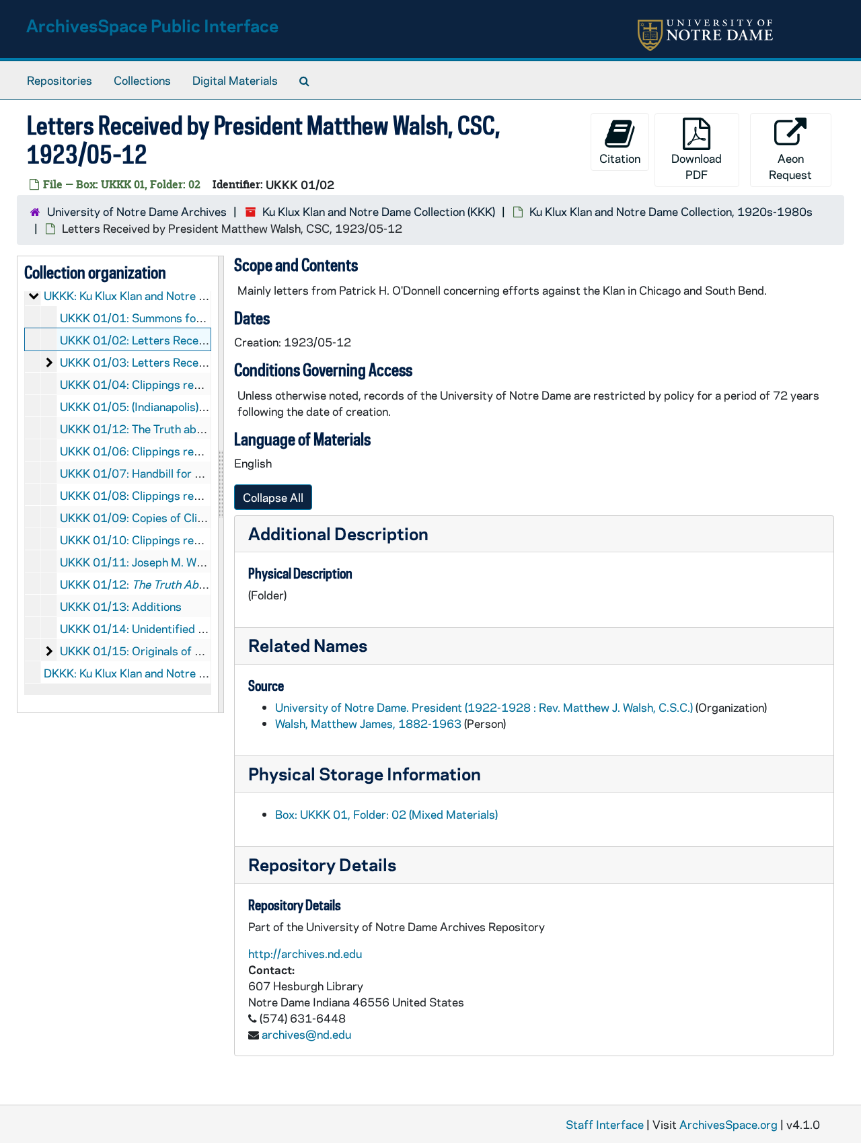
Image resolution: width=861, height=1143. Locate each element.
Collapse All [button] (273, 497)
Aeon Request (790, 166)
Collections (142, 80)
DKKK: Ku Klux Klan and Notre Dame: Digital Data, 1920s (190, 672)
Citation (619, 158)
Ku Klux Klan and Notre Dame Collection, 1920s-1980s (671, 211)
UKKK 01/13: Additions (121, 606)
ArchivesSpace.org (728, 1124)
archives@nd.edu (306, 1034)
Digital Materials (235, 80)
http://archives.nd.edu (305, 953)
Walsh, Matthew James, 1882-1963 (368, 723)
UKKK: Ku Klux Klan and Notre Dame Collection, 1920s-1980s (203, 295)
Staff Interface (605, 1124)
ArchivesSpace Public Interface (152, 25)
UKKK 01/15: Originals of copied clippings (169, 650)
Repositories (59, 80)
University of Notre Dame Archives (137, 211)
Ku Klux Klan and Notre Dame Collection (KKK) (378, 211)
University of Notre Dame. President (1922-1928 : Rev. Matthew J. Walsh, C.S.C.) (484, 707)
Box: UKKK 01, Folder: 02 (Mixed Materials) (386, 814)
